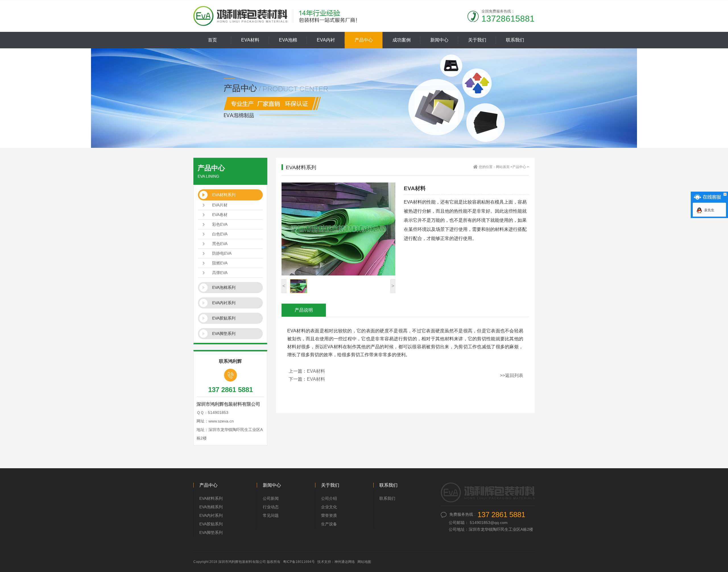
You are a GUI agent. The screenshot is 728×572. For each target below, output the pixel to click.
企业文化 (329, 507)
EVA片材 (220, 205)
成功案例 (401, 40)
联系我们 (515, 40)
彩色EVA (220, 224)
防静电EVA (221, 253)
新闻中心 (439, 40)
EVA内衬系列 (223, 302)
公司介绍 (329, 498)
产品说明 (304, 310)
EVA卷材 (220, 214)
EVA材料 (250, 40)
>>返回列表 (511, 375)
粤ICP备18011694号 (299, 562)
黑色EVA (220, 243)
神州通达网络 (344, 562)
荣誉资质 (329, 515)
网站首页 (503, 167)
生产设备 (329, 524)
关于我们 (477, 40)
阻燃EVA (220, 263)
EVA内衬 (326, 40)
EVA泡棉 (288, 40)
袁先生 (709, 210)
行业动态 (271, 507)
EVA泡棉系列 (223, 287)
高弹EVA (220, 272)
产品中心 (364, 40)
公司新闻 (271, 498)
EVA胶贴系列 (223, 318)
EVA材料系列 (223, 194)
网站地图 (364, 562)
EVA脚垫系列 (223, 333)
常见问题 (271, 515)
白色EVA (220, 234)
